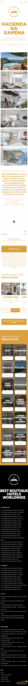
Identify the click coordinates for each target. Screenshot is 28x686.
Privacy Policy (4, 677)
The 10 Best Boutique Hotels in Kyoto (11, 523)
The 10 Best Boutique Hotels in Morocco (12, 583)
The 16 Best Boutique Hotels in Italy (10, 576)
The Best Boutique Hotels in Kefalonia (11, 561)
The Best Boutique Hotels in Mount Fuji (11, 546)
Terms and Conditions (14, 266)
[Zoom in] (25, 231)
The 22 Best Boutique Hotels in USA (11, 589)
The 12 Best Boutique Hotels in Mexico (11, 581)
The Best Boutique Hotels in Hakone (11, 548)
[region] (14, 223)
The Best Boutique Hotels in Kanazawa (11, 555)
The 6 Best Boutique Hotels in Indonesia (12, 574)
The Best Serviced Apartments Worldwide (12, 615)
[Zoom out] (25, 234)
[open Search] (21, 1)
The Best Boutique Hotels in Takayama (11, 552)
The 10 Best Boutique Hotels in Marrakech (12, 512)
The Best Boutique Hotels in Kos (9, 559)
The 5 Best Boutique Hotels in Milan (10, 514)
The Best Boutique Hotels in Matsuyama (12, 557)
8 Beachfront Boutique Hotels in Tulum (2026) (13, 655)
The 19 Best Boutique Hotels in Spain (11, 587)
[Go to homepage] (2, 2)
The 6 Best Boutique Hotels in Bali (10, 529)
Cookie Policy (4, 679)
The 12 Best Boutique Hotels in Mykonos (12, 544)
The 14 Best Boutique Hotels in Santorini (12, 542)
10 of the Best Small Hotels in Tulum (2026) (12, 629)
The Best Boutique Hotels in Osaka (10, 550)
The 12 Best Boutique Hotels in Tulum (11, 527)
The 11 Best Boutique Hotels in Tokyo (11, 521)
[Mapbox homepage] (4, 234)
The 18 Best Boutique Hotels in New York (12, 518)
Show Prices (14, 249)
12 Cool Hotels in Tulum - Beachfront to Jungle (13, 631)
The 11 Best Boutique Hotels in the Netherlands (14, 585)
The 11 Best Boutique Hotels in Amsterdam (12, 510)
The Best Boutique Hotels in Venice (10, 535)
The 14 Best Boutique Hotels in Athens (11, 525)
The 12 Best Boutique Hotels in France (11, 570)
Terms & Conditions (6, 675)
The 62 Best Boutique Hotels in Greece (11, 572)
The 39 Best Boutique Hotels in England (12, 568)
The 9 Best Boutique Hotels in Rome (11, 531)
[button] (25, 2)
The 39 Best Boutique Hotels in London (11, 516)
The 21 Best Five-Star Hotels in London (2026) (13, 665)
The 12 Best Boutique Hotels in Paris (11, 533)
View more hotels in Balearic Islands (14, 321)
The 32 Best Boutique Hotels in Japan (11, 579)
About (2, 672)
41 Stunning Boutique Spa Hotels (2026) (12, 605)
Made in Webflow (5, 681)
